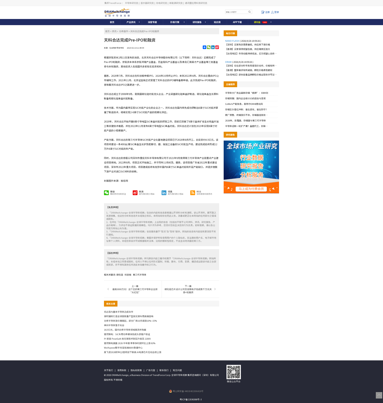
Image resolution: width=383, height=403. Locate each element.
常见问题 (177, 370)
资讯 (114, 31)
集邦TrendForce (112, 2)
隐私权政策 (136, 370)
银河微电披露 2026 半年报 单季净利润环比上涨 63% (129, 343)
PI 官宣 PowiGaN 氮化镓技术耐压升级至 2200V (127, 338)
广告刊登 (150, 370)
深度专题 (152, 22)
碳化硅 (119, 274)
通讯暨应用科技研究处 (196, 2)
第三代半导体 (139, 274)
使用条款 (121, 370)
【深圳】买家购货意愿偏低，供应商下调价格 (247, 44)
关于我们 (108, 370)
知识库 (217, 22)
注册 (267, 12)
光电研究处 (161, 2)
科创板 (128, 274)
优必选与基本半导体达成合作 (118, 311)
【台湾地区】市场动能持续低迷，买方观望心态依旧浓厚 (251, 53)
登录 (276, 12)
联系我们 (163, 370)
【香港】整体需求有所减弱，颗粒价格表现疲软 (248, 70)
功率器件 (123, 31)
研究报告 (197, 22)
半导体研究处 (131, 2)
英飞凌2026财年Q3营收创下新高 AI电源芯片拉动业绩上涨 (132, 352)
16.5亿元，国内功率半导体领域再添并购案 (125, 329)
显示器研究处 (147, 2)
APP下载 (237, 22)
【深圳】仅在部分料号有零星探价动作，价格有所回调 (251, 65)
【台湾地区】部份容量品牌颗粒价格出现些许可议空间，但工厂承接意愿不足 (251, 74)
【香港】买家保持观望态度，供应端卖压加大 (247, 49)
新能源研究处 (176, 2)
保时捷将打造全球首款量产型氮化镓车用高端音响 (128, 316)
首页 (112, 22)
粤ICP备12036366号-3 (191, 399)
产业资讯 (131, 22)
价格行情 (174, 22)
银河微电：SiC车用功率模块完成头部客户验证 (127, 334)
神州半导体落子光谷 (114, 325)
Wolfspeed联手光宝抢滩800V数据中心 (123, 347)
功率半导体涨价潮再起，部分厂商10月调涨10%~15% (130, 320)
